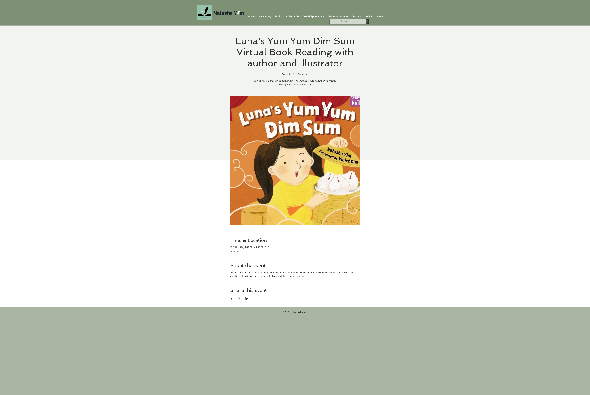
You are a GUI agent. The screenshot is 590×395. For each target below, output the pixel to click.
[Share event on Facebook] (231, 298)
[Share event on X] (239, 298)
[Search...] (367, 21)
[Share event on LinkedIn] (246, 298)
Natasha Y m (228, 13)
